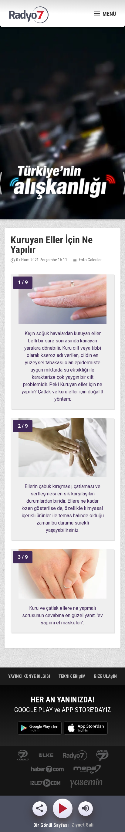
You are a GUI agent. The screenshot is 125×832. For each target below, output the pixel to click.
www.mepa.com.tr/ (87, 770)
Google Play (40, 728)
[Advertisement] (62, 95)
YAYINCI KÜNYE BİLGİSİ (29, 676)
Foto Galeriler (90, 259)
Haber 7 (47, 770)
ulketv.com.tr (46, 756)
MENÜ (108, 14)
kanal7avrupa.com (102, 756)
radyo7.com (75, 756)
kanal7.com (22, 756)
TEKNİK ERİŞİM (72, 676)
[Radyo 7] (29, 14)
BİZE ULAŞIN (105, 676)
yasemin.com (86, 784)
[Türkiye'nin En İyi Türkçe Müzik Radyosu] (62, 182)
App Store (86, 728)
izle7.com (45, 784)
